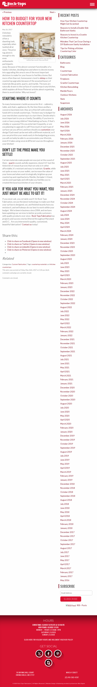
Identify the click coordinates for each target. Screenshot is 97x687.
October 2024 (66, 203)
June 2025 (64, 171)
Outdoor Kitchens (68, 95)
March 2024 (65, 231)
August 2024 (66, 211)
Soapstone (65, 103)
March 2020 (65, 423)
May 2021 (64, 367)
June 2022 (64, 315)
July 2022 (64, 311)
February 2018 (66, 524)
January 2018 (66, 528)
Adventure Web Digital (78, 683)
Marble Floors (66, 91)
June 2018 (64, 508)
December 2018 (67, 484)
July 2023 (64, 263)
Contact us (27, 224)
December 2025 (67, 146)
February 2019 (66, 476)
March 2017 (65, 568)
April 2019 (65, 468)
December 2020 (67, 387)
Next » (53, 12)
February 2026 (66, 138)
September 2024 (67, 207)
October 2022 (66, 299)
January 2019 (66, 480)
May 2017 (64, 560)
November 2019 (67, 439)
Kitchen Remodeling (69, 87)
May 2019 (64, 464)
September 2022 (67, 303)
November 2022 (67, 295)
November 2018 (67, 488)
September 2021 (67, 351)
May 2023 (64, 271)
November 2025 (67, 150)
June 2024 (64, 219)
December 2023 (67, 243)
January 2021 (66, 383)
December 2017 (67, 532)
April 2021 (65, 371)
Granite (46, 168)
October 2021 (66, 347)
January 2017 (66, 576)
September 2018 (67, 496)
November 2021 (67, 343)
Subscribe (71, 599)
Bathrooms (65, 63)
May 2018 (64, 512)
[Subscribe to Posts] (71, 605)
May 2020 (64, 415)
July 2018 (64, 504)
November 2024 (67, 199)
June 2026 (64, 122)
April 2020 (65, 419)
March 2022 (65, 327)
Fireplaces (64, 79)
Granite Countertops (69, 83)
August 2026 (66, 114)
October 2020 (66, 395)
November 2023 (67, 247)
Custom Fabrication (19, 264)
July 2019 (64, 456)
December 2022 (67, 291)
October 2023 (66, 251)
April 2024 (65, 227)
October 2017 (66, 540)
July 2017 (64, 552)
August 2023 (66, 259)
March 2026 (65, 134)
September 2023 (67, 255)
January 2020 (66, 432)
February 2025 (66, 187)
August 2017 (66, 548)
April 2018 (65, 516)
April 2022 (65, 323)
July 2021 (64, 359)
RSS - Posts (82, 605)
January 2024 (66, 239)
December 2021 (67, 339)
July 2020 (64, 407)
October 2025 (66, 154)
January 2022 (66, 335)
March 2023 (65, 279)
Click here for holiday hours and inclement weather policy (48, 639)
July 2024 (64, 215)
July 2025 (64, 166)
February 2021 (66, 379)
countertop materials (39, 264)
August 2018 (66, 500)
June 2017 (64, 556)
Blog (62, 67)
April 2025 (65, 178)
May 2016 (64, 580)
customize (45, 129)
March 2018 (65, 520)
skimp (42, 78)
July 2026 (64, 118)
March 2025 (65, 183)
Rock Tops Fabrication (41, 216)
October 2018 (66, 492)
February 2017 (66, 572)
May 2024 (64, 223)
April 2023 (65, 275)
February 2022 (66, 331)
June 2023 (64, 267)
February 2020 (66, 427)
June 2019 (64, 460)
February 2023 (66, 283)
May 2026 (64, 126)
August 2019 (66, 452)
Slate (62, 99)
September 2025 (67, 159)
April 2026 (65, 130)
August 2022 (66, 307)
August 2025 (66, 162)
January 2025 (66, 191)
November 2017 (67, 536)
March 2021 (65, 375)
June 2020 (64, 411)
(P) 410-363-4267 (72, 677)
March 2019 (65, 472)
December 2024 (67, 195)
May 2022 (64, 319)
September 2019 (67, 448)
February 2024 (66, 235)
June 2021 (64, 363)
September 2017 (67, 544)
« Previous (7, 12)
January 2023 (66, 287)
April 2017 (65, 564)
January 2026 (66, 142)
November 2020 (67, 391)
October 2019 (66, 444)
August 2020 (66, 403)
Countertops (66, 71)
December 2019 (67, 435)
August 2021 (66, 355)
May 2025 (64, 175)
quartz (12, 163)
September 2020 (67, 399)
